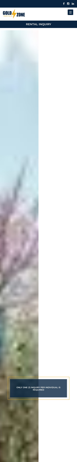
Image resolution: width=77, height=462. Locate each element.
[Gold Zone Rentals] (14, 14)
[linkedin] (72, 4)
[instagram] (67, 4)
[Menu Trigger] (70, 12)
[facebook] (63, 4)
